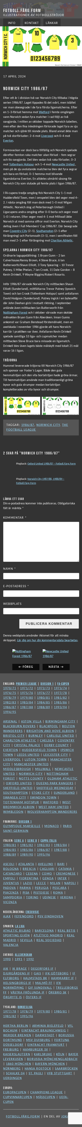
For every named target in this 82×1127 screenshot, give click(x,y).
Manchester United (31, 764)
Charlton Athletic (62, 240)
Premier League (26, 683)
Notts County (31, 778)
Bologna (11, 869)
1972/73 (43, 688)
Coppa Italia (49, 840)
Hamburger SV (35, 1049)
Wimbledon (13, 812)
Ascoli (9, 864)
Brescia (29, 869)
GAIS (37, 973)
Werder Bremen (17, 1035)
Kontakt (32, 23)
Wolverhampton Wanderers (52, 812)
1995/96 (43, 854)
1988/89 (43, 707)
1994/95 (9, 712)
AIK (5, 968)
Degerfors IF (42, 968)
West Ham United (54, 807)
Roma (58, 892)
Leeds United (28, 755)
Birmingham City (60, 721)
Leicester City (55, 755)
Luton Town (35, 759)
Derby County (56, 745)
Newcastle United (63, 164)
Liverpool (47, 136)
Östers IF (34, 997)
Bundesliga (25, 1007)
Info (12, 23)
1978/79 (9, 697)
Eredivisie (32, 912)
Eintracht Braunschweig (43, 1030)
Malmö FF (43, 983)
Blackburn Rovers (19, 726)
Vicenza (10, 902)
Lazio (27, 883)
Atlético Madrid (48, 935)
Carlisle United (60, 736)
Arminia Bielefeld (48, 1026)
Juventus (11, 883)
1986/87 (27, 425)
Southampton (44, 231)
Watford (44, 112)
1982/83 (9, 702)
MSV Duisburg (38, 1040)
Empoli (9, 878)
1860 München (18, 1064)
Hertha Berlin (15, 1026)
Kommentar (15, 517)
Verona (66, 897)
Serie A (19, 840)
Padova (9, 888)
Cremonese (66, 873)
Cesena (32, 873)
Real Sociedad (49, 940)
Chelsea (47, 740)
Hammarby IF (62, 978)
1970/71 (9, 688)
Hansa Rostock (38, 1068)
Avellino (45, 864)
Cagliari (47, 869)
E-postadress (16, 586)
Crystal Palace (27, 745)
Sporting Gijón (16, 935)
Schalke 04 (15, 1073)
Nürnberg (12, 1068)
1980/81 (43, 697)
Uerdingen (12, 1078)
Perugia (42, 888)
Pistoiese (41, 892)
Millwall (43, 769)
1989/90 (26, 854)
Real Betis (66, 930)
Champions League (46, 1092)
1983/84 (26, 702)
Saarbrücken (66, 1068)
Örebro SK (57, 992)
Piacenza (11, 892)
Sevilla (26, 940)
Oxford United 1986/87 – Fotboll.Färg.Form (51, 463)
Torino (32, 897)
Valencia (11, 945)
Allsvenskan (23, 954)
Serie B (32, 840)
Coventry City (18, 231)
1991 (18, 959)
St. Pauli (36, 1073)
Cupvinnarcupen (17, 1097)
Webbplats (12, 604)
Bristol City (13, 736)
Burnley (35, 736)
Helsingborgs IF (17, 983)
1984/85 (43, 702)
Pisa (26, 892)
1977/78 (60, 693)
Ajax (7, 916)
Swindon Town (43, 797)
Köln (60, 1054)
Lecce (41, 883)
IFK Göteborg (56, 973)
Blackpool (48, 726)
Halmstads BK (35, 978)
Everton (8, 140)
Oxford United (19, 783)
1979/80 (26, 697)
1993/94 (60, 707)
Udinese (49, 897)
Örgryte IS (12, 997)
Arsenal (10, 721)
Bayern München (50, 1064)
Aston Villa (31, 721)
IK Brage (19, 968)
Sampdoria (12, 897)
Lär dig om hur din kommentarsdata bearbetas (47, 640)
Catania (65, 869)
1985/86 (60, 702)
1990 (7, 959)
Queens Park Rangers (54, 783)
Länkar (52, 23)
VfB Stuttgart (59, 1073)
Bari (61, 864)
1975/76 (26, 693)
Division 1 (47, 683)
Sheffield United (18, 788)
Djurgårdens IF (16, 973)
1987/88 (26, 707)
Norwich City (48, 425)
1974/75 (9, 693)
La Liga (19, 926)
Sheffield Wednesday (54, 788)
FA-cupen (63, 683)
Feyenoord (24, 916)
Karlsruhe (43, 1054)
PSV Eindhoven (50, 916)
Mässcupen (45, 1097)
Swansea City (14, 797)
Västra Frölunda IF (28, 992)
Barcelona (44, 930)
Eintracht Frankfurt (45, 1045)
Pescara (59, 888)
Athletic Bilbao (17, 930)
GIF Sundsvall (40, 988)
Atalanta (26, 864)
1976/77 (43, 693)
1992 (30, 959)
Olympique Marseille (21, 826)
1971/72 (26, 688)
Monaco (51, 826)
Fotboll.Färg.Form (22, 10)
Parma (25, 888)
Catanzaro (12, 873)
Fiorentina (28, 878)
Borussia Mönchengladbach (52, 1059)
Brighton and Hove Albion (50, 731)
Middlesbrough (17, 769)
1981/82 (60, 697)
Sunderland (64, 793)
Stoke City (41, 793)
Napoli (70, 883)
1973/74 (60, 688)
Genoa (48, 878)
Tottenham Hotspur (21, 164)
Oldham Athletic (62, 778)
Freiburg (11, 1049)
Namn (9, 569)
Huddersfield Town (39, 750)
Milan (55, 883)
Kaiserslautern (16, 1054)
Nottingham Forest (15, 312)
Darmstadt (45, 1035)
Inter (62, 878)
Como (47, 873)
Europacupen (14, 1092)
